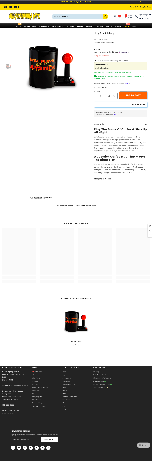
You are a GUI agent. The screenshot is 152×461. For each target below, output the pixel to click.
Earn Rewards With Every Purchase (139, 7)
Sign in (140, 15)
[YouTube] (42, 448)
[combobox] (77, 16)
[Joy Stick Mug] (76, 321)
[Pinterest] (25, 448)
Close (140, 2)
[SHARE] (110, 96)
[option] (51, 66)
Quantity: (98, 91)
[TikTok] (31, 448)
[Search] (80, 16)
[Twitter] (48, 448)
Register (147, 15)
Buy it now (138, 104)
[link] (115, 96)
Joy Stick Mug (76, 341)
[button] (120, 52)
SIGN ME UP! (49, 439)
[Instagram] (19, 448)
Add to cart (133, 95)
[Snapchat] (36, 448)
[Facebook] (13, 448)
